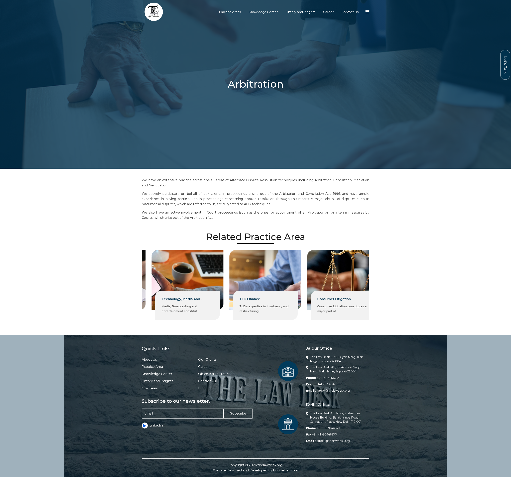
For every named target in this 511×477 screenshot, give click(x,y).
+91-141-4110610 (328, 378)
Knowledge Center (263, 12)
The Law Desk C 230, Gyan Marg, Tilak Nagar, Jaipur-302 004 (336, 359)
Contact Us (350, 12)
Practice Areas (230, 12)
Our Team (150, 388)
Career (328, 12)
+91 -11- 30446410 (329, 428)
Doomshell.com (285, 470)
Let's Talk (505, 64)
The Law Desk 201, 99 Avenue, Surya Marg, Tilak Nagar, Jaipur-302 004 (335, 369)
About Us (149, 359)
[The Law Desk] (154, 11)
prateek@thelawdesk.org (332, 390)
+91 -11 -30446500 (324, 434)
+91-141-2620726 (323, 384)
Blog (202, 388)
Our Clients (207, 359)
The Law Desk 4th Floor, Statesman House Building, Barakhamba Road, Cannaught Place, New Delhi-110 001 (335, 418)
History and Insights (300, 12)
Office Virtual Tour (213, 374)
